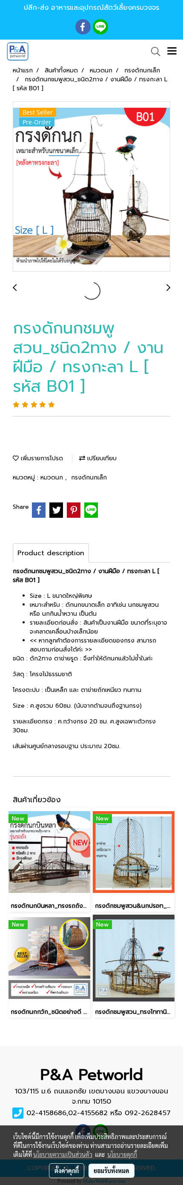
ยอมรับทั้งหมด (111, 1170)
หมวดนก (52, 477)
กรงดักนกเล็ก (89, 477)
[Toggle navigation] (172, 51)
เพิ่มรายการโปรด (41, 458)
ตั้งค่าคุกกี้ (66, 1170)
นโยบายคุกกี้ (122, 1154)
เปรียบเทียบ (101, 458)
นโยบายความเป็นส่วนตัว (62, 1154)
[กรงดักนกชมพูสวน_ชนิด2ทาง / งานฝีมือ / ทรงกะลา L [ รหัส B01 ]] (91, 187)
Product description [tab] (50, 553)
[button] (152, 51)
